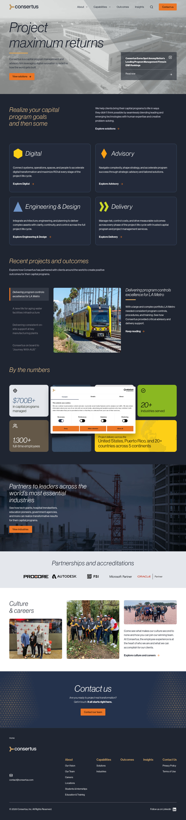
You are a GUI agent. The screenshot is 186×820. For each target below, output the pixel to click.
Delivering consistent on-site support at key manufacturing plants (28, 329)
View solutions (19, 76)
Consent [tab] (65, 396)
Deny (66, 428)
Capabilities (103, 759)
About (69, 759)
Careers (69, 777)
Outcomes (127, 759)
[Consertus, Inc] (23, 7)
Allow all (120, 428)
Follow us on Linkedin (160, 809)
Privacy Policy (169, 765)
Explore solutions (105, 128)
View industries (20, 529)
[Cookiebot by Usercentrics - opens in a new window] (125, 390)
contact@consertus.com (21, 780)
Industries (101, 771)
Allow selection (93, 428)
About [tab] (121, 396)
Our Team (70, 771)
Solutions (101, 765)
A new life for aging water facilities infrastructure (27, 310)
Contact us (168, 7)
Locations (70, 783)
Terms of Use (169, 771)
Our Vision (70, 765)
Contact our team (93, 712)
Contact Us (170, 759)
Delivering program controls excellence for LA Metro (28, 294)
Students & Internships (76, 789)
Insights (148, 759)
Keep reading (133, 331)
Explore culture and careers (140, 655)
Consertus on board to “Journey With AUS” (26, 347)
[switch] (82, 420)
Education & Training (75, 794)
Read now (130, 73)
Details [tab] (93, 396)
